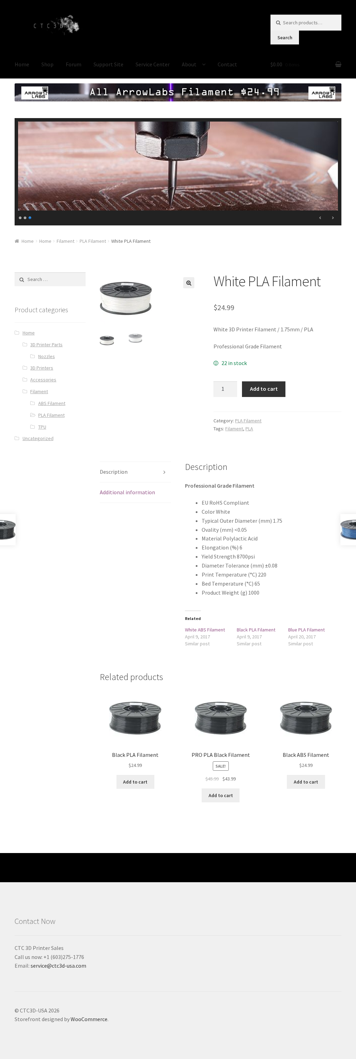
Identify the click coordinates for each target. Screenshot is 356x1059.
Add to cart (264, 388)
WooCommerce (89, 1019)
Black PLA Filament (256, 630)
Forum (73, 64)
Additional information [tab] (127, 492)
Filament (65, 241)
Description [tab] (114, 471)
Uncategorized (38, 438)
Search (284, 37)
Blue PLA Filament (306, 630)
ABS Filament (51, 403)
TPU (42, 427)
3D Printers (41, 368)
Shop (47, 64)
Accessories (43, 380)
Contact (227, 64)
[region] (178, 171)
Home (22, 64)
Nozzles (46, 356)
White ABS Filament (205, 630)
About (189, 64)
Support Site (108, 64)
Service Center (153, 64)
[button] (188, 282)
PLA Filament (93, 241)
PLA (249, 428)
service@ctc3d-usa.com (58, 965)
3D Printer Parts (46, 344)
